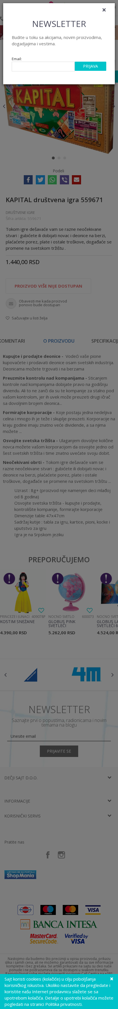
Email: (17, 59)
